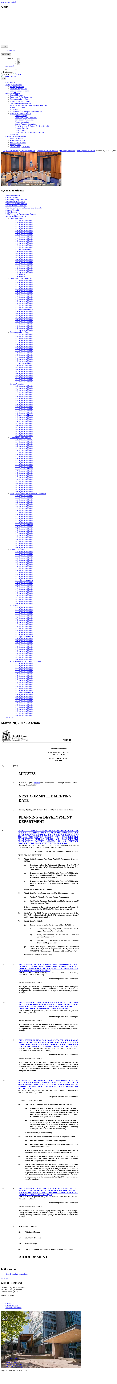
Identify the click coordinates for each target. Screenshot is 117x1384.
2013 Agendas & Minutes (24, 245)
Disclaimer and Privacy (13, 1367)
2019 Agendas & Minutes (24, 233)
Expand (4, 46)
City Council (10, 83)
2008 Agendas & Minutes (24, 255)
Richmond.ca (10, 50)
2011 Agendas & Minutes (24, 249)
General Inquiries (11, 1306)
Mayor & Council (11, 1362)
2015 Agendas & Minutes (24, 241)
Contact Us (9, 1303)
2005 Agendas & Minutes (24, 262)
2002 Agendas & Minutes (24, 268)
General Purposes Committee (20, 103)
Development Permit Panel (19, 99)
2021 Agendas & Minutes (24, 229)
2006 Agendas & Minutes (24, 260)
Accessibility (6, 54)
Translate (18, 74)
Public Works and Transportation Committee (26, 112)
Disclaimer (14, 134)
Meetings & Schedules (13, 85)
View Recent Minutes (18, 143)
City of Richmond (13, 1358)
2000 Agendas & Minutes (24, 272)
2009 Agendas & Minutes (24, 253)
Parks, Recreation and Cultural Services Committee (28, 105)
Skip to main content (8, 2)
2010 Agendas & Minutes (24, 251)
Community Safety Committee (21, 97)
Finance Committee (22, 122)
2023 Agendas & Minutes (24, 224)
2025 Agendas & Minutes (24, 220)
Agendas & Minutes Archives (20, 114)
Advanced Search (16, 138)
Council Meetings (16, 95)
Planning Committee (17, 107)
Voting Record (15, 145)
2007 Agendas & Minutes (86, 151)
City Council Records (11, 151)
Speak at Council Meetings (19, 91)
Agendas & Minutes (12, 93)
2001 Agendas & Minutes (24, 270)
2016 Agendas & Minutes (24, 239)
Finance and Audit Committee (21, 101)
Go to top (4, 1278)
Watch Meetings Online (18, 89)
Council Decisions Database (15, 136)
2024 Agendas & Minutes (24, 222)
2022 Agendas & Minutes (24, 226)
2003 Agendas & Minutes (24, 266)
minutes (37, 783)
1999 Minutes (20, 274)
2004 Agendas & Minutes (24, 264)
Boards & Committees (13, 1308)
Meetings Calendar (17, 87)
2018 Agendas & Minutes (24, 235)
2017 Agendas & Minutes (24, 237)
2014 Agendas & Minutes (24, 243)
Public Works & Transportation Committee (30, 132)
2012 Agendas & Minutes (24, 247)
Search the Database (17, 141)
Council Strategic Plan (13, 1364)
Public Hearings (16, 109)
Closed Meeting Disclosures (20, 147)
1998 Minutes (20, 276)
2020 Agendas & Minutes (24, 231)
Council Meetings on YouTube (16, 1274)
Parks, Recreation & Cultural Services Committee (32, 126)
